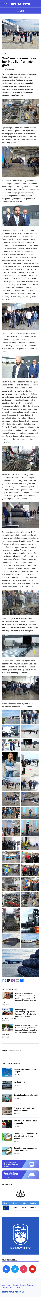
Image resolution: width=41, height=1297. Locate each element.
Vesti (4, 54)
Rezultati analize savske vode (26, 1095)
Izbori (11, 1288)
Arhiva (18, 1288)
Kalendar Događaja (27, 1285)
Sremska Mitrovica (16, 1050)
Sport (9, 1285)
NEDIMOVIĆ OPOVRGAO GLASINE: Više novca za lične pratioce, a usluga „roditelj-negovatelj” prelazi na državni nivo (20, 997)
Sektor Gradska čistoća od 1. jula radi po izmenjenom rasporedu (25, 1136)
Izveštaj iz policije (21, 1082)
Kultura (15, 1285)
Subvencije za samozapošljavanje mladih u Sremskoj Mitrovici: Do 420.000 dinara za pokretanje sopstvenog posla (20, 1014)
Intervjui (5, 1288)
